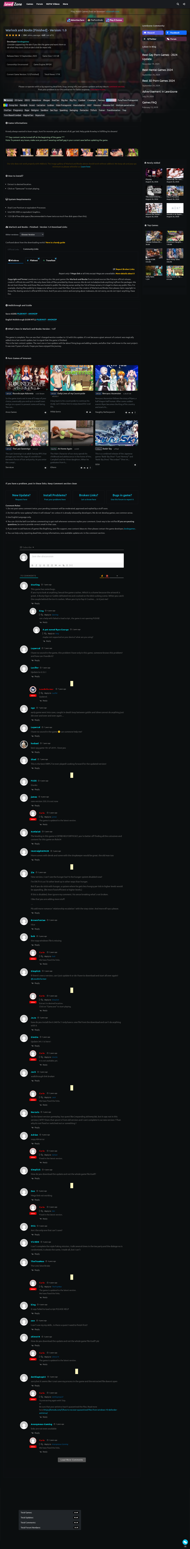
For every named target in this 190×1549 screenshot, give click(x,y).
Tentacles (84, 110)
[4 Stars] (16, 35)
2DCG (27, 100)
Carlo (42, 813)
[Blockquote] (56, 565)
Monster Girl (108, 105)
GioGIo (54, 1057)
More (65, 4)
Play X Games (114, 20)
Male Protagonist (63, 105)
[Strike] (44, 565)
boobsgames (23, 41)
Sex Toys (54, 110)
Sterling (55, 614)
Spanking (64, 110)
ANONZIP (32, 313)
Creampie (91, 100)
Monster (97, 105)
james (54, 817)
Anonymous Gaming (60, 1444)
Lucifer (54, 693)
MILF (89, 105)
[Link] (64, 565)
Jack (54, 1097)
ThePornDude (97, 20)
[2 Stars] (10, 35)
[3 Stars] (13, 35)
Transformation (113, 110)
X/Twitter (151, 39)
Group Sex (13, 105)
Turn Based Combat (12, 115)
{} (67, 565)
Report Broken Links (125, 269)
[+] (71, 565)
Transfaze (50, 260)
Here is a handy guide (55, 242)
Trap (124, 110)
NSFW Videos (53, 4)
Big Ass (64, 100)
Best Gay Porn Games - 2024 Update (159, 57)
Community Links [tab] (30, 249)
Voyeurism (40, 115)
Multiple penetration (125, 105)
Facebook (174, 32)
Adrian (54, 1155)
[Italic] (36, 565)
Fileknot (34, 260)
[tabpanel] (72, 259)
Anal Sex (55, 100)
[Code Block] (60, 565)
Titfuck (93, 110)
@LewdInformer (38, 978)
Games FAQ (149, 102)
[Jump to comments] (185, 1542)
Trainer (102, 110)
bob (53, 956)
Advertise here (75, 20)
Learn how (85, 166)
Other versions (12, 234)
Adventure (36, 100)
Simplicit (55, 999)
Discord (150, 32)
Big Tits (73, 100)
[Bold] (32, 565)
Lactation (41, 105)
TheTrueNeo (57, 1286)
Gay (5, 105)
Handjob (23, 105)
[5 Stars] (19, 35)
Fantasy (101, 100)
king (57, 633)
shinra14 (55, 1357)
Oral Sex (7, 110)
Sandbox (44, 110)
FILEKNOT (22, 313)
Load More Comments (72, 1460)
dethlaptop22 (57, 1397)
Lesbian (50, 105)
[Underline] (40, 565)
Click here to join (97, 89)
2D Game (19, 100)
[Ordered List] (48, 565)
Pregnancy (18, 110)
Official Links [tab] (13, 249)
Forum (39, 4)
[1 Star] (7, 35)
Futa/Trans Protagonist (128, 100)
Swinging (74, 110)
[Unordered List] (52, 565)
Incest (32, 105)
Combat (81, 100)
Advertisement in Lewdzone (159, 91)
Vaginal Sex (28, 115)
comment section (116, 86)
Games (29, 4)
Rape (27, 110)
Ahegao (46, 100)
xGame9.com (112, 11)
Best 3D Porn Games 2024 (158, 80)
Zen (53, 1211)
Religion (35, 110)
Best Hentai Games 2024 (157, 69)
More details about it (125, 273)
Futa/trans (111, 100)
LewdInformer (46, 689)
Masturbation (79, 105)
